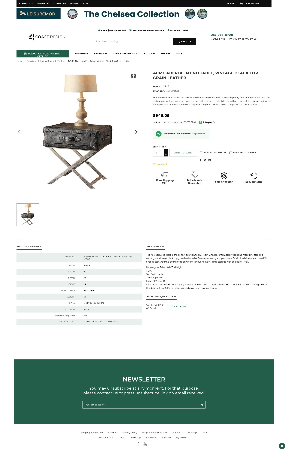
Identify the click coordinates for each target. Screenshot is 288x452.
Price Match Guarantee (194, 181)
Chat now (179, 306)
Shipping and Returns (92, 432)
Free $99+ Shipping (113, 30)
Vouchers (166, 437)
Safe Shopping (224, 181)
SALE (179, 53)
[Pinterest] (209, 160)
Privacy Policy (129, 432)
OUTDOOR (149, 53)
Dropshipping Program (154, 432)
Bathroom (100, 53)
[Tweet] (205, 160)
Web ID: (157, 86)
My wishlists (182, 437)
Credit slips (135, 437)
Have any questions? (161, 296)
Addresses (151, 437)
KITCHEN (165, 53)
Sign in (230, 3)
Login (204, 432)
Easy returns (179, 30)
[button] (249, 3)
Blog (85, 3)
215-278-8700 (222, 35)
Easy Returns (253, 181)
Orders (121, 437)
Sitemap (74, 3)
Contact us (60, 3)
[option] (144, 13)
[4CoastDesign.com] (47, 36)
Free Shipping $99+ (165, 181)
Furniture (81, 53)
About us (113, 432)
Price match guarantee (148, 30)
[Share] (200, 160)
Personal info (106, 437)
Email (153, 308)
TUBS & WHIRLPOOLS (125, 53)
